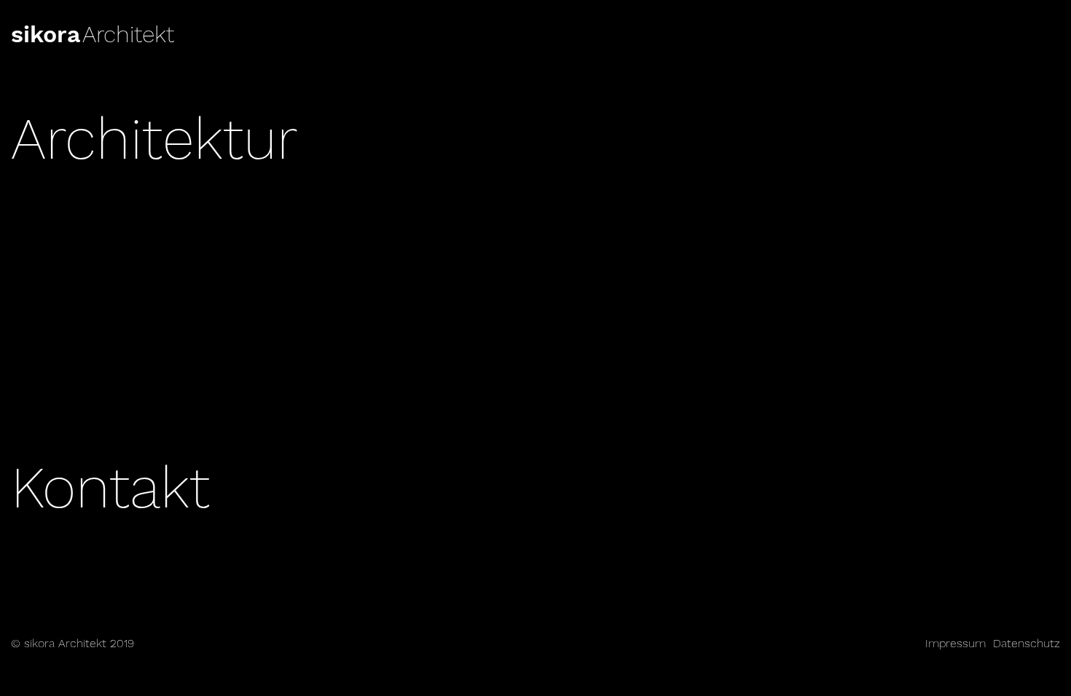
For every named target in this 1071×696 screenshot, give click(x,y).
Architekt (128, 34)
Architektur (154, 139)
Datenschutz (1026, 643)
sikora (45, 34)
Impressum (955, 643)
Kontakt (110, 487)
